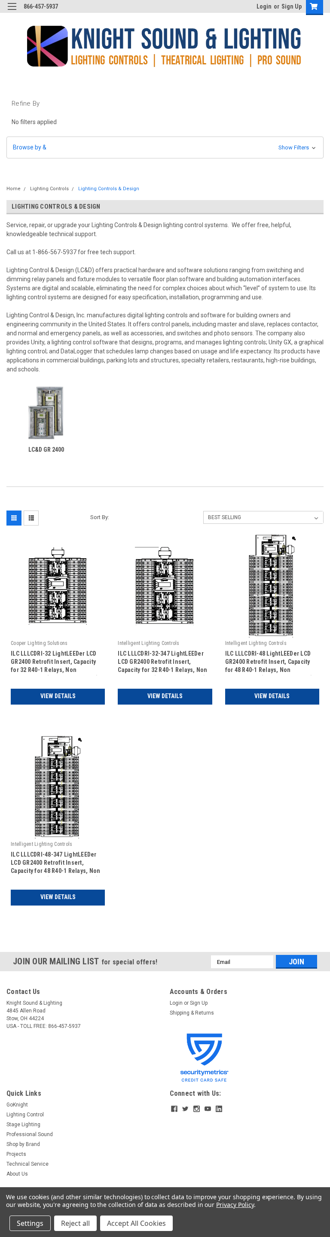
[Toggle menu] (12, 12)
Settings (30, 1223)
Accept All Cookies (136, 1223)
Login (264, 6)
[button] (165, 147)
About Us (17, 1174)
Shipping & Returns (192, 1013)
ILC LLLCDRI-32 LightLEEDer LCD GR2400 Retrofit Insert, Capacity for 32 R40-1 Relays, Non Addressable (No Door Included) (55, 662)
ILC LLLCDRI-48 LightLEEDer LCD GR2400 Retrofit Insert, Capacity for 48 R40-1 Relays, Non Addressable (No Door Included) (269, 662)
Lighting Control (25, 1115)
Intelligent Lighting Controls (148, 643)
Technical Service (27, 1164)
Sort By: (99, 517)
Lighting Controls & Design (108, 188)
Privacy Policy (235, 1205)
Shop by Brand (23, 1144)
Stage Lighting (23, 1125)
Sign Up (291, 6)
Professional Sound (29, 1134)
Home (13, 188)
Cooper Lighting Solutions (39, 643)
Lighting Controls (49, 188)
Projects (16, 1154)
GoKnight (17, 1105)
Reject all (75, 1223)
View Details (58, 696)
